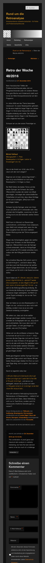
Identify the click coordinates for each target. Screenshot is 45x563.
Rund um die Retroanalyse (22, 50)
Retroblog (17, 40)
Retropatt (15, 417)
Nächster (35, 58)
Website (13, 540)
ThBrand (26, 411)
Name (14, 517)
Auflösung (9, 413)
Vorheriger (10, 58)
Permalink (29, 420)
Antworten (14, 452)
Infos (27, 45)
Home (9, 40)
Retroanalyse (28, 40)
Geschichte (18, 45)
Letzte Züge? (24, 415)
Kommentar (15, 487)
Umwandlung (23, 417)
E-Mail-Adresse (16, 529)
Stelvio (9, 45)
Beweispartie (18, 413)
